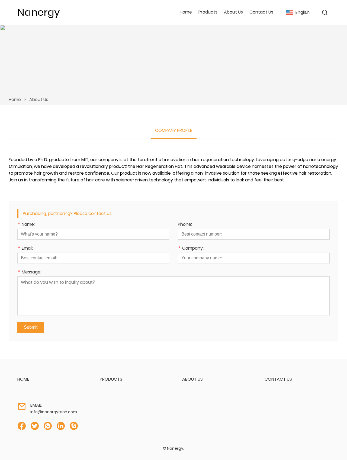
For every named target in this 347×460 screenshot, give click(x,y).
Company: (191, 248)
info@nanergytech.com (53, 412)
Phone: (185, 224)
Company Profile (173, 130)
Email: (25, 248)
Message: (29, 272)
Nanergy (38, 12)
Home (186, 12)
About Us (38, 99)
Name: (26, 224)
